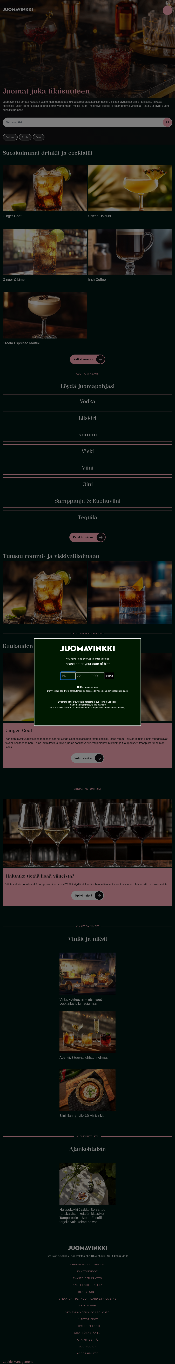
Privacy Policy (84, 705)
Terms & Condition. (108, 702)
